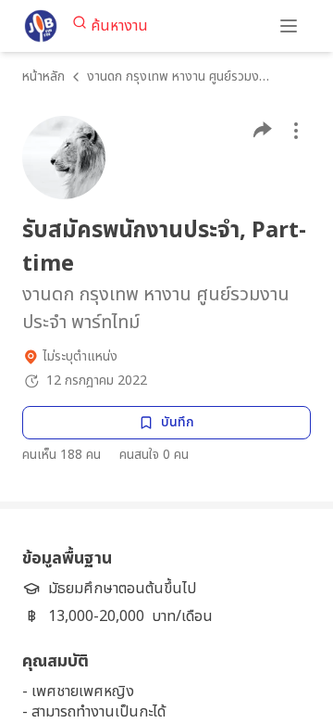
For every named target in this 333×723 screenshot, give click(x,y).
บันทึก (177, 422)
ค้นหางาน (119, 26)
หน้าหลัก (43, 76)
